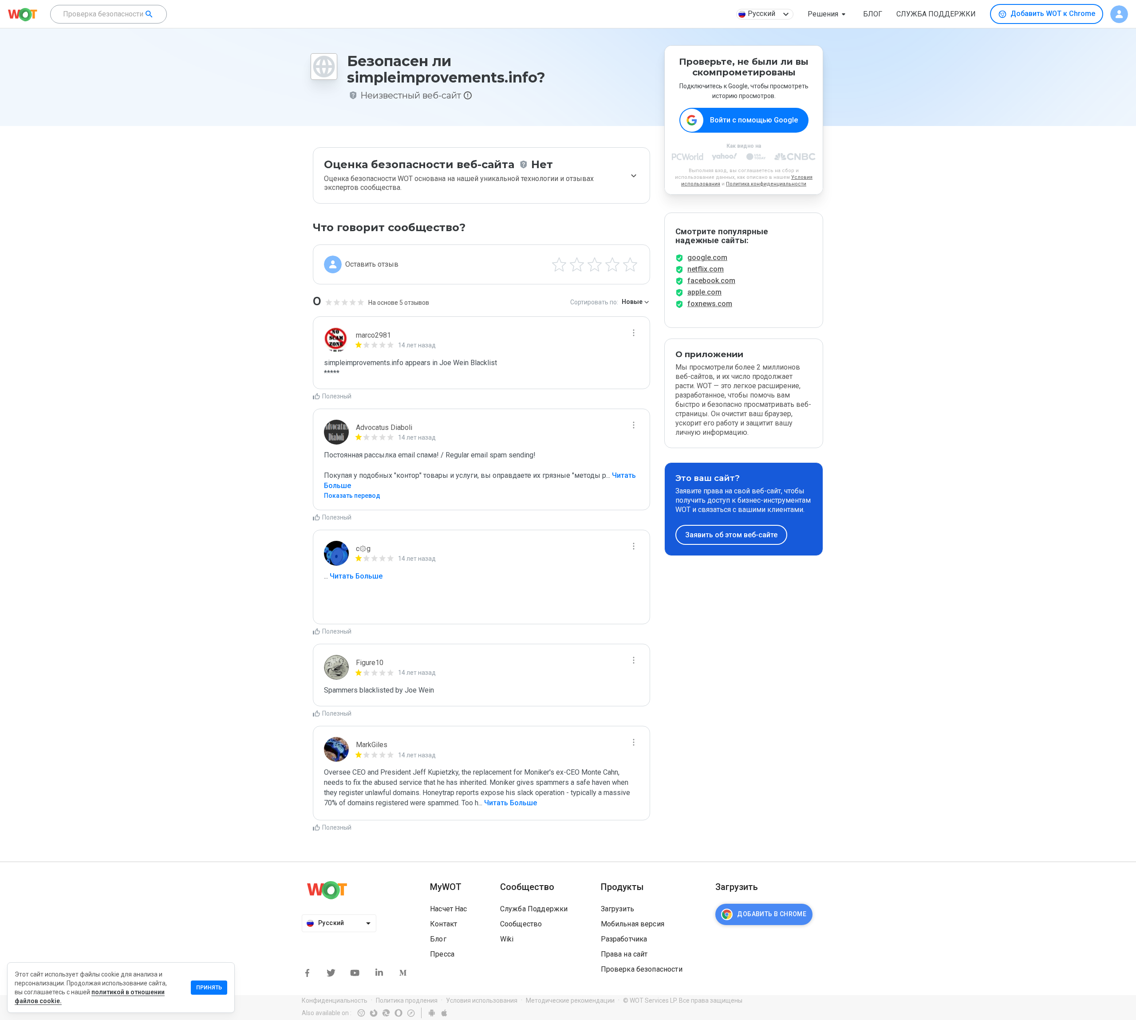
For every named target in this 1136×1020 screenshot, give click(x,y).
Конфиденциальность (334, 1000)
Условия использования (481, 1000)
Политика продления (407, 1000)
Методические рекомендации (570, 1000)
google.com (707, 257)
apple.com (704, 292)
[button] (828, 14)
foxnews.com (709, 303)
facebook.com (711, 280)
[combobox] (108, 14)
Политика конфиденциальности (766, 184)
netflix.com (705, 269)
